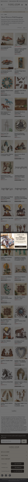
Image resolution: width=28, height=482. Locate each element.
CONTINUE (21, 246)
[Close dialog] (26, 234)
